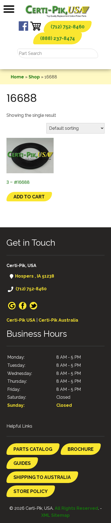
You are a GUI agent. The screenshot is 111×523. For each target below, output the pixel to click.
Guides (22, 463)
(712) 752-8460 (68, 26)
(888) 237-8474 (57, 38)
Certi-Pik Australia (58, 320)
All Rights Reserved (76, 508)
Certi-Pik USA (20, 320)
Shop (34, 76)
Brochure (80, 449)
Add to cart (29, 196)
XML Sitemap (55, 515)
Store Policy (30, 491)
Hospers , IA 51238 (34, 276)
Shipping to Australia (42, 477)
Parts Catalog (32, 449)
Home (17, 76)
